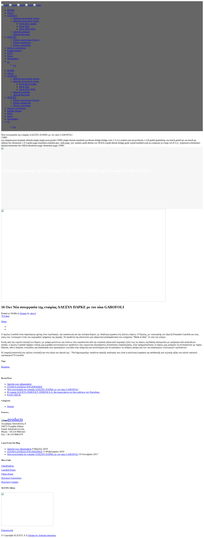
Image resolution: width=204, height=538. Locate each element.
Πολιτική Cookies (9, 482)
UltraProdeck (7, 466)
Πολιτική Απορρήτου (11, 478)
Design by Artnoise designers (42, 535)
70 (5, 316)
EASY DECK (14, 395)
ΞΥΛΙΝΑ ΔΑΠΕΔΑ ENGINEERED (24, 387)
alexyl (33, 313)
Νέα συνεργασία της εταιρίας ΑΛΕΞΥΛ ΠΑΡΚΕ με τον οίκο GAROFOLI (42, 389)
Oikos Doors (7, 474)
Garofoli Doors (8, 470)
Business (5, 367)
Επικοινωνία (7, 530)
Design (23, 313)
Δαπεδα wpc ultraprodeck (19, 384)
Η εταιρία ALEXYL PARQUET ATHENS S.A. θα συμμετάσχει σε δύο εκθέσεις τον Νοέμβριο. (53, 392)
